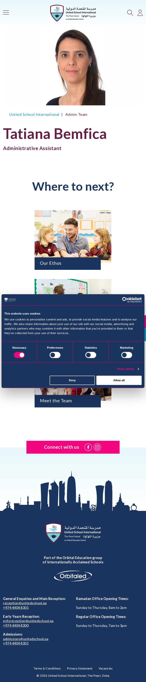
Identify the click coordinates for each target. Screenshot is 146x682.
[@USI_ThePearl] (97, 447)
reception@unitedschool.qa (25, 603)
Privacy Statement (80, 668)
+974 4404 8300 (16, 625)
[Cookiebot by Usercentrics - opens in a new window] (125, 300)
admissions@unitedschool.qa (25, 639)
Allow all (119, 380)
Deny (72, 380)
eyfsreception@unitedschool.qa (28, 621)
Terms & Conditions (47, 668)
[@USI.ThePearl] (88, 447)
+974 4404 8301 (16, 607)
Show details (125, 369)
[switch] (55, 355)
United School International (34, 114)
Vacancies (106, 668)
